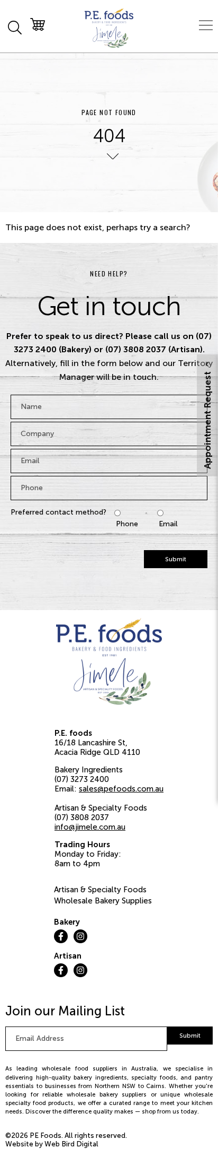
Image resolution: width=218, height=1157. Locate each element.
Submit (175, 559)
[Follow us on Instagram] (80, 936)
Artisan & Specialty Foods (100, 889)
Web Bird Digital (71, 1144)
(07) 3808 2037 (81, 817)
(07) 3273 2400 (81, 779)
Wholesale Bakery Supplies (103, 901)
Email (168, 523)
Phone (127, 523)
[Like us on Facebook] (61, 936)
